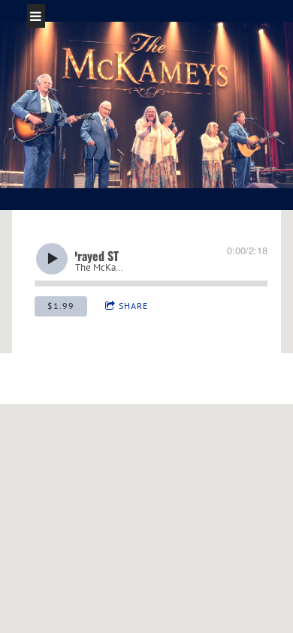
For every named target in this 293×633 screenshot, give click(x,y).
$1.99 (60, 305)
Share (133, 305)
